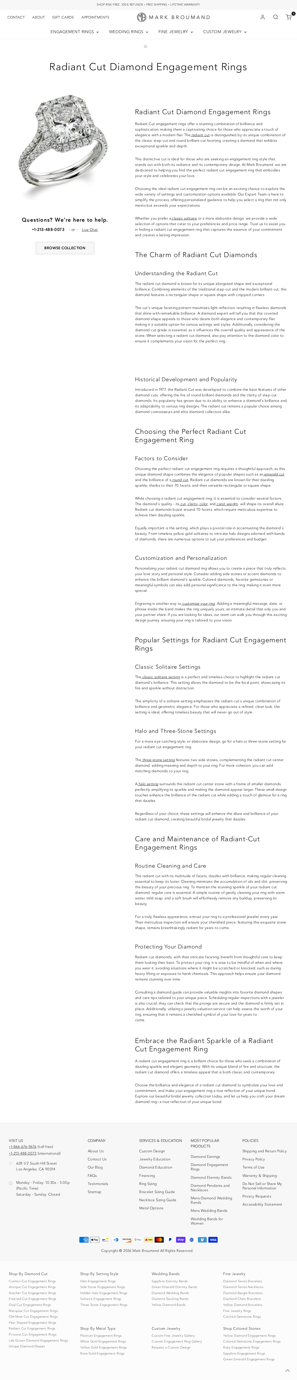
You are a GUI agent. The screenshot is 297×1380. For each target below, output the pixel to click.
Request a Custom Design (171, 1347)
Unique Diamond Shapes (27, 1346)
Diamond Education (155, 1167)
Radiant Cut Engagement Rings (32, 1328)
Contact (16, 17)
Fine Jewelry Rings (237, 1311)
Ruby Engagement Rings (241, 1347)
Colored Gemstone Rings (242, 1317)
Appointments (95, 17)
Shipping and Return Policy (264, 1151)
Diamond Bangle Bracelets (243, 1293)
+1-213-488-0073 (22, 1153)
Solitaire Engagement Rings (100, 1299)
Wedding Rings (127, 31)
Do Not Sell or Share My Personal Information (262, 1186)
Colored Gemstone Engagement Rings (252, 1341)
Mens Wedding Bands (209, 1211)
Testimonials (98, 1184)
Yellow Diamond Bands (168, 1305)
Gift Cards (63, 17)
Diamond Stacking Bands (170, 1299)
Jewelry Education (154, 1159)
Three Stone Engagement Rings (103, 1305)
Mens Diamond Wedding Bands (211, 1200)
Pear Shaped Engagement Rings (32, 1323)
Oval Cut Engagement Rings (30, 1305)
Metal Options (151, 1208)
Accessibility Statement (262, 1205)
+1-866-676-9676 (22, 1147)
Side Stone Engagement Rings (102, 1287)
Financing (147, 1176)
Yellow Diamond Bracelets (242, 1305)
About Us (96, 1151)
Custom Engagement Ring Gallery (177, 1341)
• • (148, 4)
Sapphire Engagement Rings (244, 1353)
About (38, 17)
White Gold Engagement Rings (103, 1341)
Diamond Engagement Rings (209, 1167)
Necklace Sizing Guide (157, 1200)
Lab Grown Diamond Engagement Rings (38, 1340)
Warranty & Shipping (259, 1176)
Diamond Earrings (205, 1157)
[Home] (145, 46)
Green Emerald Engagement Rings (248, 1359)
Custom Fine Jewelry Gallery (173, 1336)
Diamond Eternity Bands (211, 1177)
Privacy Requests (256, 1196)
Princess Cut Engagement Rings (32, 1334)
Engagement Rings (73, 31)
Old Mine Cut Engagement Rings (33, 1317)
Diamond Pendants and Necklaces (210, 1188)
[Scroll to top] (287, 1370)
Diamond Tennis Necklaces (243, 1287)
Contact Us (97, 1159)
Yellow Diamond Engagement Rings (249, 1336)
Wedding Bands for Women (207, 1221)
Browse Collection (64, 248)
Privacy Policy (253, 1159)
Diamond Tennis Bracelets (242, 1281)
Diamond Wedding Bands (170, 1293)
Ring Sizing (148, 1184)
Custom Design (152, 1151)
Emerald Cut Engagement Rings (32, 1299)
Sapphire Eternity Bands (169, 1281)
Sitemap (95, 1192)
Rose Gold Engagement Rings (102, 1353)
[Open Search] (275, 17)
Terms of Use (253, 1167)
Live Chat (90, 230)
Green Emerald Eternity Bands (174, 1287)
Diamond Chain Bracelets (242, 1299)
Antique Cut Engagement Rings (32, 1287)
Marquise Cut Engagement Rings (33, 1311)
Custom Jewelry (223, 31)
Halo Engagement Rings (98, 1281)
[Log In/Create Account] (262, 17)
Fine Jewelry (174, 31)
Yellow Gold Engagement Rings (103, 1347)
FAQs (92, 1176)
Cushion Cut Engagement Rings (32, 1281)
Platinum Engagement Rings (101, 1336)
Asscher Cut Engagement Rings (32, 1293)
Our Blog (95, 1167)
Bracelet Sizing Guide (157, 1192)
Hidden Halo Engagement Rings (103, 1293)
